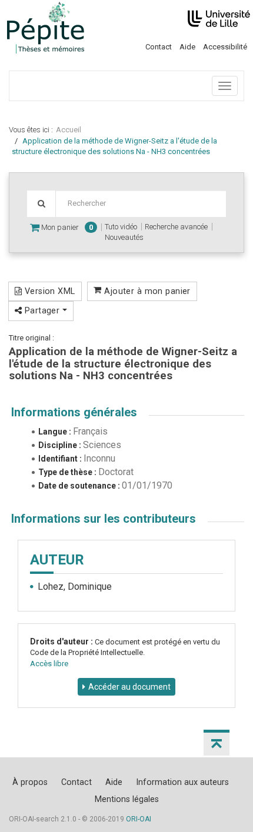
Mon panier (66, 227)
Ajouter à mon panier (146, 291)
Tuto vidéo (121, 226)
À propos (30, 782)
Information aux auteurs (182, 782)
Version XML (48, 291)
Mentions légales (127, 799)
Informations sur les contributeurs (103, 518)
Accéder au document (129, 687)
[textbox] (140, 204)
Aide (187, 47)
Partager (42, 310)
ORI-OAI (138, 819)
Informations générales (74, 412)
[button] (216, 743)
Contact (158, 47)
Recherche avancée (176, 226)
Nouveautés (124, 237)
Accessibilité (225, 47)
